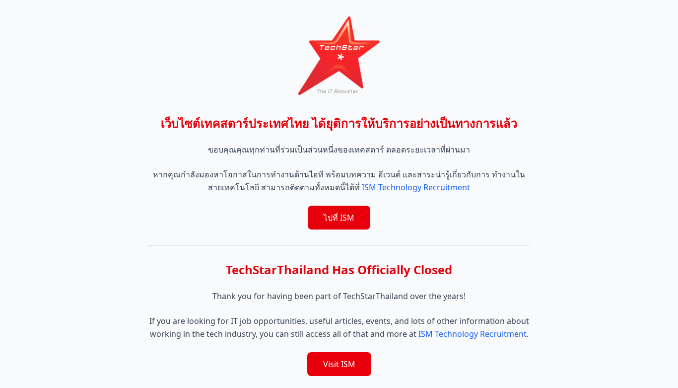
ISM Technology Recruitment (416, 187)
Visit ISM (339, 364)
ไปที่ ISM (339, 217)
